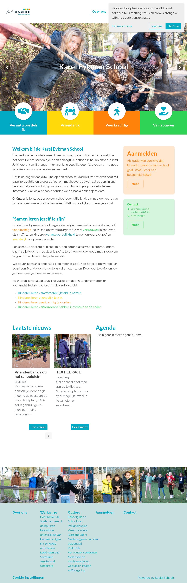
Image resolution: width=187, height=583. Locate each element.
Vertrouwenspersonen (79, 552)
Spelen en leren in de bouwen (51, 523)
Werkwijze (48, 512)
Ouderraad (75, 543)
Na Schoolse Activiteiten (48, 546)
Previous (7, 67)
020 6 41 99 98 (138, 216)
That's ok (173, 26)
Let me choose (122, 26)
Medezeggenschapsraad (79, 539)
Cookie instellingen (28, 577)
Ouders (74, 512)
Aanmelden (105, 512)
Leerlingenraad (49, 552)
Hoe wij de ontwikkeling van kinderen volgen (50, 535)
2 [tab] (95, 109)
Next (180, 67)
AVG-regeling (76, 570)
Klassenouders (77, 534)
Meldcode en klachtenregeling (78, 559)
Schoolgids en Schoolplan (77, 519)
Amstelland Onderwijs (47, 563)
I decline (156, 26)
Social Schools (165, 577)
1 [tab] (92, 109)
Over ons (99, 11)
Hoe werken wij (50, 517)
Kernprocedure (78, 530)
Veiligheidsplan (77, 525)
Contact (129, 512)
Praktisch (74, 548)
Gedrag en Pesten (79, 565)
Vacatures (46, 557)
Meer (135, 184)
